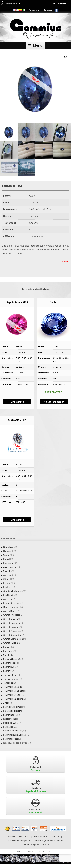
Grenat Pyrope (10, 642)
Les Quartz (8, 594)
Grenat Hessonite (11, 622)
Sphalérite (8, 654)
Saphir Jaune (9, 666)
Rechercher (34, 10)
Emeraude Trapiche (12, 710)
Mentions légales (31, 844)
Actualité (55, 836)
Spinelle (7, 570)
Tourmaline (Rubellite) (14, 690)
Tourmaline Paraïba (12, 686)
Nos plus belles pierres (15, 742)
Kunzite (7, 646)
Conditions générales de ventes (48, 840)
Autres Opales (10, 610)
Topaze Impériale (11, 678)
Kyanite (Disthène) (12, 602)
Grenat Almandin (11, 630)
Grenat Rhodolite (11, 614)
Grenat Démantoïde (13, 638)
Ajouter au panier (54, 401)
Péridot (7, 582)
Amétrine (7, 598)
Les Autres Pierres (12, 706)
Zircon (6, 702)
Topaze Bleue (9, 674)
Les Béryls (8, 586)
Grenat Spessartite (12, 634)
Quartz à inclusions (12, 591)
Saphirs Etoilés (10, 714)
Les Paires (8, 726)
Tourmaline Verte (11, 694)
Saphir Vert (8, 670)
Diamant (7, 550)
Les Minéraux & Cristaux (15, 734)
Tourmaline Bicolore (13, 698)
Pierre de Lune (10, 722)
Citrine (6, 578)
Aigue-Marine (9, 567)
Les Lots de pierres (12, 730)
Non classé (8, 547)
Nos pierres (24, 836)
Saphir (6, 554)
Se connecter (59, 3)
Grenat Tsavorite (11, 626)
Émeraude (8, 563)
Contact (48, 10)
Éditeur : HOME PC (46, 851)
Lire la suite (17, 401)
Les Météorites (10, 738)
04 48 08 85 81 (14, 3)
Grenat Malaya (10, 618)
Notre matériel (40, 836)
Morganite (8, 650)
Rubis (6, 558)
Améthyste (8, 574)
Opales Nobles (10, 606)
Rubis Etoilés (9, 718)
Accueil (11, 836)
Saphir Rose (9, 662)
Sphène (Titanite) (11, 658)
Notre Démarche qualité (18, 840)
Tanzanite (8, 682)
